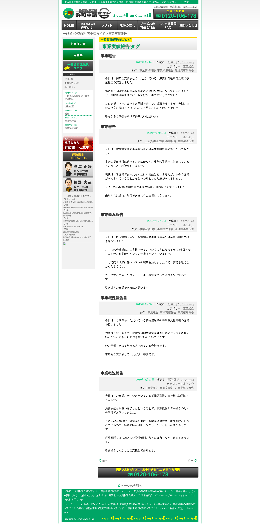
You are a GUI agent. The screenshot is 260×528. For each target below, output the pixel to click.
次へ (191, 460)
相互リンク (77, 499)
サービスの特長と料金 (176, 491)
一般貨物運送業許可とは (84, 491)
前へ (105, 460)
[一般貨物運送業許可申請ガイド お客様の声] (78, 44)
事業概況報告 (165, 70)
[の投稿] (179, 132)
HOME (67, 491)
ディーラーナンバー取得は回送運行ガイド (85, 504)
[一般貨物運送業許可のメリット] (107, 25)
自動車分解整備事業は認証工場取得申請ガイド (100, 508)
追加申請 (69, 106)
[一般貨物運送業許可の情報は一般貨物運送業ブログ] (78, 66)
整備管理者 (70, 120)
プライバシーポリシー (165, 495)
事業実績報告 (147, 70)
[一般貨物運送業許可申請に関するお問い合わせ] (175, 14)
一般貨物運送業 (154, 141)
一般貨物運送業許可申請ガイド (141, 508)
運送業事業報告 (184, 70)
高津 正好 (173, 62)
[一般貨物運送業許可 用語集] (78, 55)
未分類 (68, 87)
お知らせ (69, 78)
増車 (67, 113)
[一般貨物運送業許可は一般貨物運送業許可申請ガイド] (87, 13)
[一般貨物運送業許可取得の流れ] (127, 25)
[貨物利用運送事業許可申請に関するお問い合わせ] (148, 472)
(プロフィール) (187, 62)
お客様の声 (101, 495)
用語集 (112, 495)
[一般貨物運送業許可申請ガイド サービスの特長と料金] (148, 25)
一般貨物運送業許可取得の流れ (147, 491)
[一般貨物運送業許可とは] (87, 25)
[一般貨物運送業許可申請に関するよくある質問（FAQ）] (168, 25)
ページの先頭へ (131, 485)
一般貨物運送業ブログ (128, 495)
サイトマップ (190, 6)
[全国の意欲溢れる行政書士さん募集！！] (78, 143)
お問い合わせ (161, 6)
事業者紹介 (175, 6)
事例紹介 (188, 66)
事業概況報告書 (114, 298)
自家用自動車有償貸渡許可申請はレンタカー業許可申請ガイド (139, 504)
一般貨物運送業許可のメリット (114, 491)
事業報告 (108, 56)
